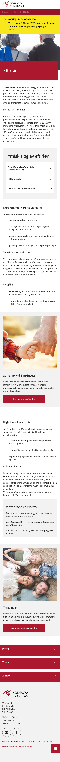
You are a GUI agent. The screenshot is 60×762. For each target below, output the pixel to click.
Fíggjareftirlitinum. (44, 741)
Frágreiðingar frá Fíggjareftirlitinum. (18, 746)
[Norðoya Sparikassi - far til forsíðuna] (13, 4)
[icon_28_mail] (6, 732)
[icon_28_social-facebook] (16, 732)
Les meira (12, 29)
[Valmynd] (55, 748)
